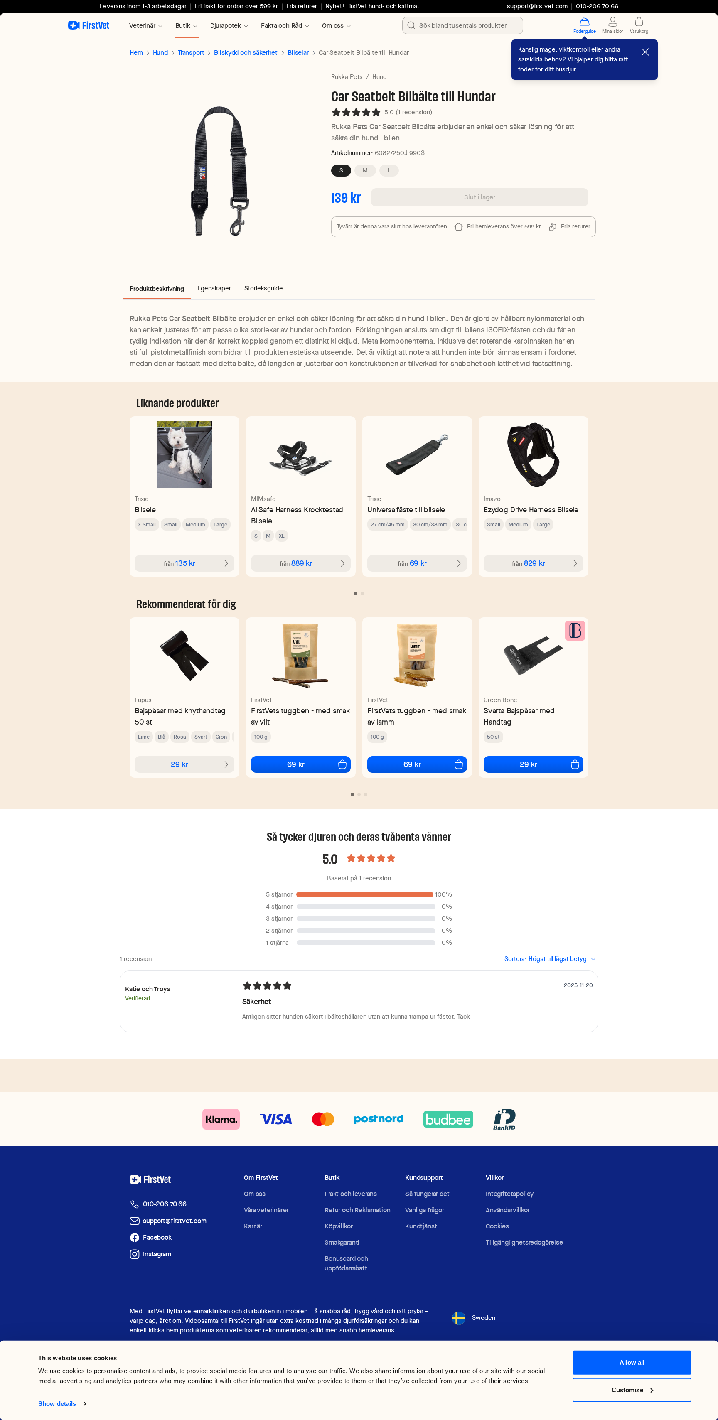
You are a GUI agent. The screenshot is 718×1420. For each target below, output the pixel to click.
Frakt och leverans (351, 1193)
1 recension (414, 112)
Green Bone (500, 700)
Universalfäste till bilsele (406, 509)
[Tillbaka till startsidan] (88, 25)
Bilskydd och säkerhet (246, 52)
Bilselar (298, 52)
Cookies (497, 1226)
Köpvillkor (338, 1226)
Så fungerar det (427, 1193)
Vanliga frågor (424, 1210)
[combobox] (462, 25)
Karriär (253, 1226)
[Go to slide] (355, 593)
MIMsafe (263, 499)
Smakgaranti (342, 1242)
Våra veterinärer (266, 1210)
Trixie (142, 499)
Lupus (143, 700)
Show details (57, 1403)
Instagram (157, 1254)
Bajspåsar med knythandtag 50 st (180, 716)
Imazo (492, 499)
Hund (160, 52)
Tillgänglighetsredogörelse (524, 1242)
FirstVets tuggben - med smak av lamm (416, 716)
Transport (191, 52)
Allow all (632, 1362)
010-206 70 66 (165, 1204)
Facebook (157, 1237)
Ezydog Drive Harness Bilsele (531, 509)
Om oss (255, 1193)
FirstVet (261, 700)
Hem (136, 52)
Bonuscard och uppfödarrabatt (346, 1263)
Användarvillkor (508, 1210)
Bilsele (145, 509)
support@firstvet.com (537, 6)
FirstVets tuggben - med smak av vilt (300, 716)
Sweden (483, 1318)
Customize (627, 1389)
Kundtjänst (421, 1226)
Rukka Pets (347, 77)
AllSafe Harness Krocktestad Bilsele (297, 515)
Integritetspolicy (510, 1193)
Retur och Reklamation (358, 1210)
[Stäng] (645, 52)
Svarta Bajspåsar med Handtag (519, 716)
